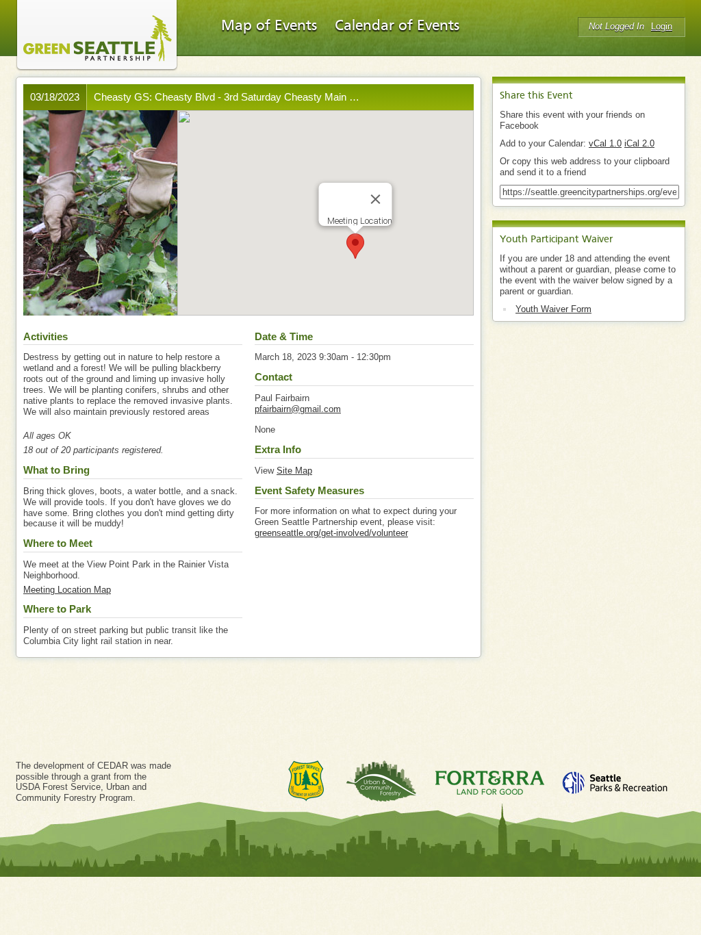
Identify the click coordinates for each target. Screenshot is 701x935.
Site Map (294, 470)
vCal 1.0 (605, 143)
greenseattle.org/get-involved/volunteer (331, 533)
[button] (355, 246)
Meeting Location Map (67, 590)
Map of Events (269, 26)
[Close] (375, 199)
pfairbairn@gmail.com (298, 409)
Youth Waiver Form (553, 309)
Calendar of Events (397, 26)
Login (661, 26)
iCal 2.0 (639, 143)
